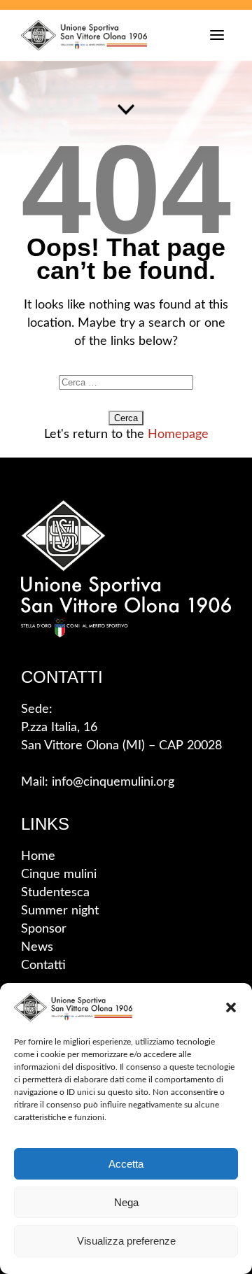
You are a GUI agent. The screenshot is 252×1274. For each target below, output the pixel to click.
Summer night (60, 911)
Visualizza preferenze (126, 1241)
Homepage (178, 434)
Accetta (126, 1164)
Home (38, 856)
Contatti (43, 965)
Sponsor (43, 929)
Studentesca (55, 892)
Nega (126, 1202)
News (37, 947)
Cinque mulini (59, 874)
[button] (231, 1007)
